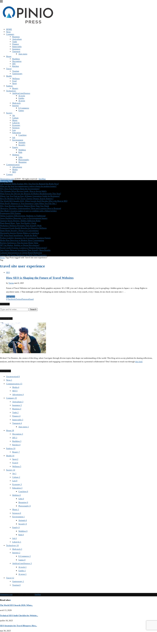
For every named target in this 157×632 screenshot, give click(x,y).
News (8, 32)
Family (15, 147)
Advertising (17, 167)
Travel (8, 68)
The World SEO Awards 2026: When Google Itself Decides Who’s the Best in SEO (33, 201)
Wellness (16, 78)
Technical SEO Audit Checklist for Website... (19, 615)
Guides (21, 98)
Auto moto (22, 54)
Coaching (22, 135)
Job (13, 137)
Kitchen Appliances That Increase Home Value (19, 243)
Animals (21, 142)
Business (16, 37)
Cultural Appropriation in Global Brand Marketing (21, 252)
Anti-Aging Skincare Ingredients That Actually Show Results (25, 250)
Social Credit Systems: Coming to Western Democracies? (23, 248)
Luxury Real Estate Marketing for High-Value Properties (23, 255)
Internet (15, 105)
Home (2, 257)
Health (9, 76)
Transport (16, 51)
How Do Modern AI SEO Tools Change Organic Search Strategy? (27, 198)
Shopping (22, 162)
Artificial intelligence (21, 93)
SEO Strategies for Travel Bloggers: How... (18, 625)
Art (13, 115)
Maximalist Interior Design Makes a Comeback (19, 233)
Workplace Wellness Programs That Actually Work (21, 225)
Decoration (16, 61)
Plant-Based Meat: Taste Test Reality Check (18, 223)
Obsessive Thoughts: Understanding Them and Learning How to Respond (30, 208)
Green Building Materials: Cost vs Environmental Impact (23, 218)
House (8, 56)
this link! (139, 361)
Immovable (17, 46)
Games (21, 110)
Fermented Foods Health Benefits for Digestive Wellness (23, 228)
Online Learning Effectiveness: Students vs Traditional (23, 216)
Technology (11, 91)
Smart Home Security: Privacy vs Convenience (19, 230)
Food (14, 81)
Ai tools (21, 96)
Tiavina (11, 283)
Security (21, 145)
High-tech (16, 103)
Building (16, 59)
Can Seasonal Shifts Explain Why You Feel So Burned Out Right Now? (29, 184)
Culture (15, 118)
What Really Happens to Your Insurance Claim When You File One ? (28, 203)
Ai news (21, 100)
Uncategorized (13, 376)
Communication (13, 164)
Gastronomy (17, 73)
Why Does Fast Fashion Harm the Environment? (20, 189)
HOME (9, 29)
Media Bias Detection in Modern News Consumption (22, 240)
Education (16, 132)
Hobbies (15, 155)
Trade (14, 41)
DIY (14, 64)
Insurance (16, 49)
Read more (10, 297)
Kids (20, 152)
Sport (14, 83)
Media (15, 169)
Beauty (15, 88)
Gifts (20, 157)
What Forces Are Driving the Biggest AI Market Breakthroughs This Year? (30, 193)
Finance (15, 44)
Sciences (15, 127)
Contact (9, 174)
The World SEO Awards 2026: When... (16, 605)
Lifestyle (16, 123)
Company (10, 34)
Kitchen (15, 66)
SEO (14, 172)
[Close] (1, 2)
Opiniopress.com (7, 179)
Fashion (9, 86)
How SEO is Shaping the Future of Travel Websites (40, 277)
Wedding (22, 150)
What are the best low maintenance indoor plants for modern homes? (28, 186)
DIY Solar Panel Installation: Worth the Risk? (19, 235)
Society (9, 113)
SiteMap (42, 179)
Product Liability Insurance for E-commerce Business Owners (25, 238)
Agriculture (17, 39)
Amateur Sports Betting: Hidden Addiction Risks (20, 220)
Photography (23, 159)
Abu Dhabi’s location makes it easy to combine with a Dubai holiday (28, 211)
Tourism (15, 71)
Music (14, 120)
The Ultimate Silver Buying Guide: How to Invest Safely (23, 191)
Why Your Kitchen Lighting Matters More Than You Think (24, 206)
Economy (16, 125)
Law (14, 130)
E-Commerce (23, 108)
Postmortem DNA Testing (10, 213)
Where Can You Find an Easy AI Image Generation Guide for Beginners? (30, 196)
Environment (17, 140)
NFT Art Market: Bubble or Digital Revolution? (20, 245)
